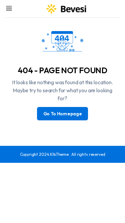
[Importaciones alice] (66, 9)
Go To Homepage (62, 114)
